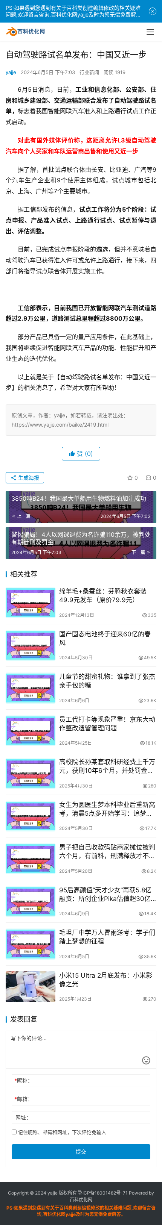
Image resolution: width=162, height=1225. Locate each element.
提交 (81, 1151)
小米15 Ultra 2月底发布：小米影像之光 (105, 980)
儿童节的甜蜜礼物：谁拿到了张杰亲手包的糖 (107, 681)
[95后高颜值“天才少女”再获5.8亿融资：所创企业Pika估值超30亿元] (30, 901)
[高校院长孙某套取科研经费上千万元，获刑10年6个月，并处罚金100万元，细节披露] (30, 773)
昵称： (23, 1080)
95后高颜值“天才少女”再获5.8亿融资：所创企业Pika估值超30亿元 (105, 894)
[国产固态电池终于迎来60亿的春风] (30, 645)
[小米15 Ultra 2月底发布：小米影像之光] (30, 986)
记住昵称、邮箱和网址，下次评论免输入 (61, 1132)
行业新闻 (89, 72)
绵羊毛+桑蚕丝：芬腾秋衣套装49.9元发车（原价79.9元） (103, 596)
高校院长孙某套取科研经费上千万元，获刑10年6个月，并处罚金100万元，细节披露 (107, 766)
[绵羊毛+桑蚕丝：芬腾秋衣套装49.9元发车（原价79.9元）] (30, 602)
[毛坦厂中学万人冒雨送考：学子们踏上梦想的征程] (30, 944)
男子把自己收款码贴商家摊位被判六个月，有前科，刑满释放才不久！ (107, 851)
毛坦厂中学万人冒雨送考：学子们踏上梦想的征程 (107, 937)
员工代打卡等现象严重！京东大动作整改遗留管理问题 (107, 724)
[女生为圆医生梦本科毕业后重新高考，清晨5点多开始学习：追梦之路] (30, 816)
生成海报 (28, 477)
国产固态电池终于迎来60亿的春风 (105, 638)
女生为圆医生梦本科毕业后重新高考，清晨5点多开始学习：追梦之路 (107, 809)
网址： (23, 1117)
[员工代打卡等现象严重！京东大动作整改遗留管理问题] (30, 731)
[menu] (150, 32)
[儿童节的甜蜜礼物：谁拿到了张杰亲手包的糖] (30, 688)
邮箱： (23, 1099)
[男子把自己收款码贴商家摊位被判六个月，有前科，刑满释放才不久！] (30, 858)
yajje (11, 72)
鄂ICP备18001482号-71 (102, 1193)
